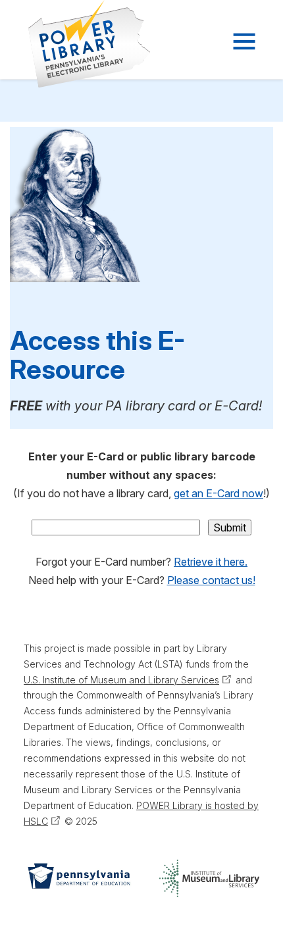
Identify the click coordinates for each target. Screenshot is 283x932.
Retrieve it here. (210, 561)
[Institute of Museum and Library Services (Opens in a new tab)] (209, 878)
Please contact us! (211, 580)
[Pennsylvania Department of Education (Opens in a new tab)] (78, 878)
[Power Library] (73, 44)
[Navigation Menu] (243, 41)
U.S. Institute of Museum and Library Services (121, 679)
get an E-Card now (218, 493)
